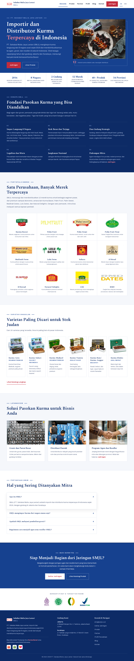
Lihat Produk (30, 65)
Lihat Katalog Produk (77, 576)
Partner (80, 4)
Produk (71, 4)
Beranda (63, 4)
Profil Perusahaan (101, 637)
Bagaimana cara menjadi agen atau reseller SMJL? (30, 529)
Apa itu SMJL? (15, 496)
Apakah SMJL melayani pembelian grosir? (27, 521)
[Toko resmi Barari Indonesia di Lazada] (20, 647)
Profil (88, 4)
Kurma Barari (33, 640)
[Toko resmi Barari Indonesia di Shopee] (9, 647)
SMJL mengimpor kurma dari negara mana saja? (29, 513)
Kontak (101, 4)
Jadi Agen (112, 4)
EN (125, 4)
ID (121, 4)
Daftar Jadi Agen (55, 576)
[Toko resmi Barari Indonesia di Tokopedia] (15, 647)
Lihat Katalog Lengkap (16, 382)
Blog (94, 4)
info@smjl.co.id (100, 622)
